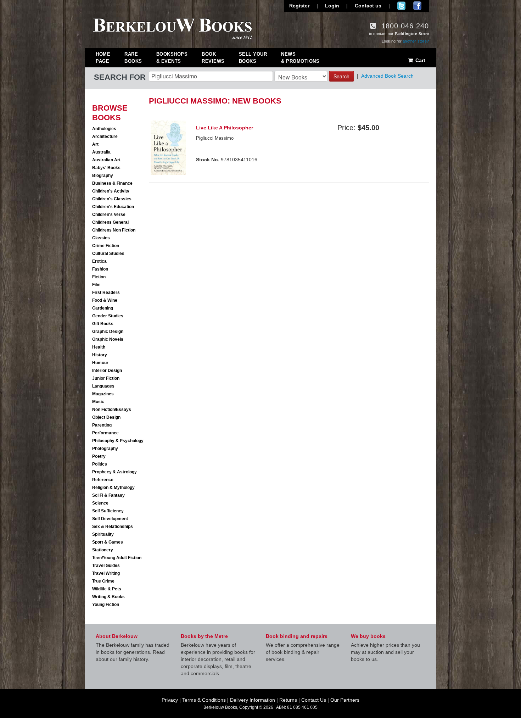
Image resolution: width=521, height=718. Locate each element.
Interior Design (107, 370)
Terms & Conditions (204, 700)
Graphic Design (107, 331)
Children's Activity (110, 191)
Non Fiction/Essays (111, 409)
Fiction (99, 276)
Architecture (105, 136)
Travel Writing (106, 573)
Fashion (100, 269)
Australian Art (106, 159)
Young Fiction (105, 604)
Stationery (102, 549)
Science (100, 503)
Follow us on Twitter (401, 5)
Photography (105, 448)
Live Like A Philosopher (224, 127)
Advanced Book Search (387, 76)
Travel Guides (106, 565)
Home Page (103, 57)
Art (95, 144)
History (99, 354)
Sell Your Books (253, 57)
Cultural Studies (108, 253)
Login (332, 6)
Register (299, 6)
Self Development (110, 518)
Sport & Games (107, 542)
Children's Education (113, 206)
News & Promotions (300, 57)
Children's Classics (111, 198)
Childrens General (110, 222)
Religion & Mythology (113, 487)
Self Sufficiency (108, 510)
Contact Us (313, 700)
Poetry (99, 456)
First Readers (106, 292)
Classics (101, 237)
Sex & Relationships (112, 526)
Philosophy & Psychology (118, 440)
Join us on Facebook (417, 5)
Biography (102, 175)
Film (96, 284)
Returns (288, 700)
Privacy (170, 700)
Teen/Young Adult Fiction (116, 557)
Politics (99, 464)
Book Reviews (213, 57)
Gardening (102, 308)
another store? (416, 41)
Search (341, 76)
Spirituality (103, 534)
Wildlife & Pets (106, 588)
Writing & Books (108, 596)
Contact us (368, 6)
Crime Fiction (105, 245)
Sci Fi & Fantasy (108, 495)
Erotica (99, 261)
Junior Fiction (105, 378)
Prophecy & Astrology (114, 471)
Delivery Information (252, 700)
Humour (100, 362)
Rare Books (133, 57)
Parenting (102, 425)
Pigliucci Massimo (215, 138)
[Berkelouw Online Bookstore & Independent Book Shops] (172, 27)
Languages (103, 386)
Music (98, 401)
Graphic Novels (107, 339)
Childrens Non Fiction (113, 230)
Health (98, 347)
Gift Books (102, 323)
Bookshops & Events (172, 57)
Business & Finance (112, 183)
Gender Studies (107, 315)
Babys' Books (106, 167)
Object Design (106, 417)
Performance (105, 432)
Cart (419, 60)
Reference (102, 479)
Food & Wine (104, 300)
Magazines (103, 393)
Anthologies (104, 128)
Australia (101, 152)
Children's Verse (108, 214)
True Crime (103, 581)
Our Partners (344, 700)
